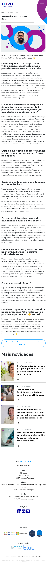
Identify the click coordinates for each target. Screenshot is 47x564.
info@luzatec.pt (23, 465)
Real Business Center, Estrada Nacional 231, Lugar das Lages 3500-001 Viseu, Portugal (23, 487)
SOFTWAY (24, 562)
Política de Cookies (36, 556)
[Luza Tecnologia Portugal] (7, 5)
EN (32, 5)
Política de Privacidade (24, 556)
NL (37, 5)
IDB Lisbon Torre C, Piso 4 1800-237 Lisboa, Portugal (23, 475)
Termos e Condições (11, 556)
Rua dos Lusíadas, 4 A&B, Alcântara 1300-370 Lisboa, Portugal (23, 497)
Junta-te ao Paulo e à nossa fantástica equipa (23, 343)
